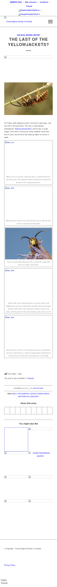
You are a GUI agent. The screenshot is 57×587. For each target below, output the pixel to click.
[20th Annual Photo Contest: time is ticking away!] (16, 439)
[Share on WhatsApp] (17, 410)
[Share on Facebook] (7, 410)
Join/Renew (44, 2)
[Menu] (49, 21)
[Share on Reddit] (44, 410)
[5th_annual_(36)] (28, 68)
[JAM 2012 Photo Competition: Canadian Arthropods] (40, 512)
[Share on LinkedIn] (28, 410)
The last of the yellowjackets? (28, 41)
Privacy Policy (9, 565)
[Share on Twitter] (12, 410)
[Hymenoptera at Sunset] (16, 463)
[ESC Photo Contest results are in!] (16, 487)
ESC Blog (21, 35)
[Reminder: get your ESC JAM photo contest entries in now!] (16, 512)
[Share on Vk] (39, 410)
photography (23, 394)
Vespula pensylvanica (39, 394)
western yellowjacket (28, 396)
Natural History (33, 35)
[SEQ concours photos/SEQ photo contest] (40, 439)
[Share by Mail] (50, 410)
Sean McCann (38, 388)
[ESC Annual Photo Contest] (40, 463)
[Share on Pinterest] (23, 410)
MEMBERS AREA (16, 2)
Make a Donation (31, 2)
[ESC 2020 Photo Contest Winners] (40, 487)
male (14, 394)
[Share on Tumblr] (33, 410)
